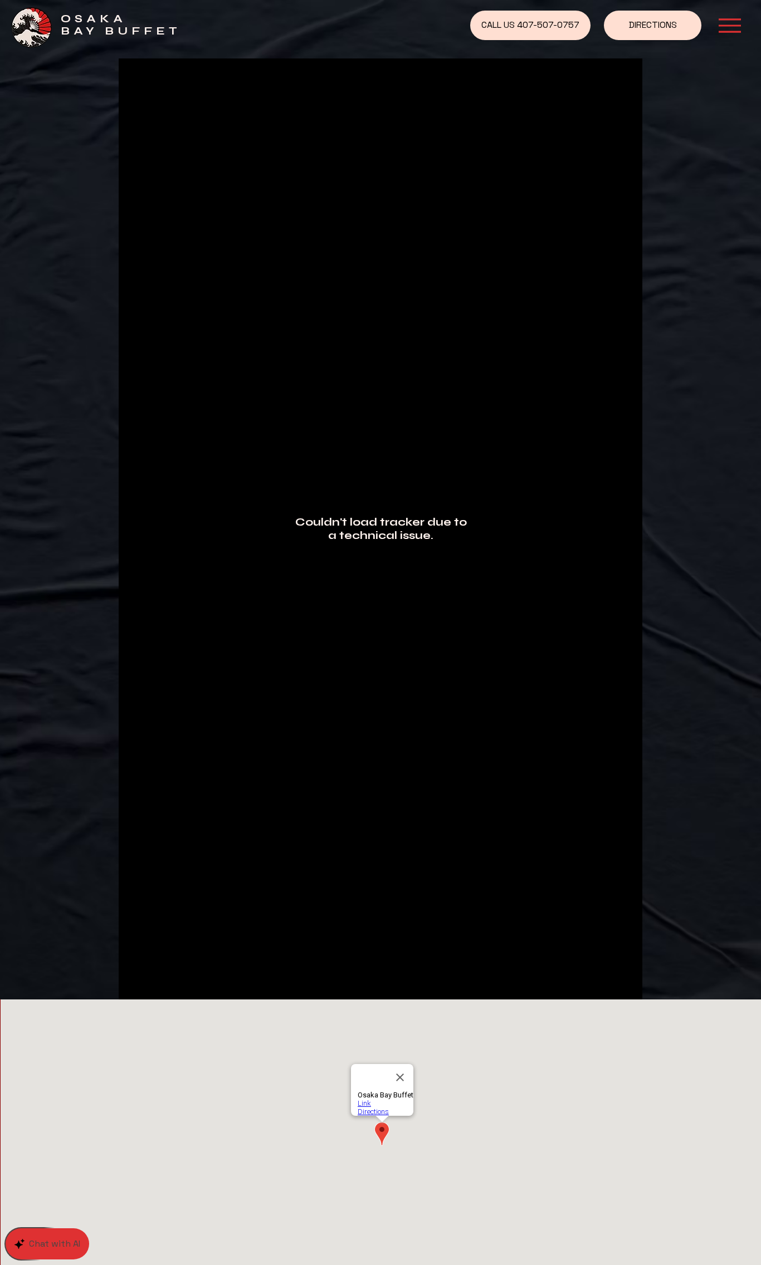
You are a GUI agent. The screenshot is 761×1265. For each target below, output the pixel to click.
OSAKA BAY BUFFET (121, 25)
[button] (730, 25)
